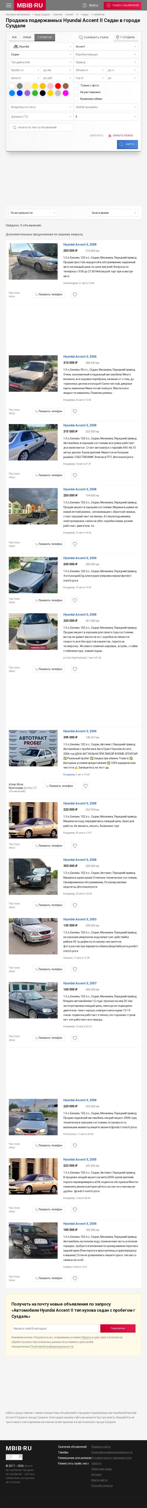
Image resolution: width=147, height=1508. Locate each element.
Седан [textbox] (15, 54)
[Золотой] (50, 93)
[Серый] (20, 86)
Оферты (86, 1337)
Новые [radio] (27, 37)
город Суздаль (42, 14)
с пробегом (98, 14)
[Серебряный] (58, 93)
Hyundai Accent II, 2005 (79, 1159)
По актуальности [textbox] (22, 212)
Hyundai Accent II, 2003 (79, 919)
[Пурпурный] (66, 93)
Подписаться (118, 1328)
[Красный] (58, 86)
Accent (69, 14)
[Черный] (43, 93)
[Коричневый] (66, 86)
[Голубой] (12, 93)
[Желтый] (35, 86)
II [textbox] (76, 116)
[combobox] (41, 46)
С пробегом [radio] (45, 37)
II (77, 14)
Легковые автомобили (18, 14)
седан (85, 14)
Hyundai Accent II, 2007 (79, 983)
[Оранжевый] (43, 86)
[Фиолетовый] (27, 93)
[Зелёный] (35, 93)
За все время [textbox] (100, 212)
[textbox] (41, 46)
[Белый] (12, 86)
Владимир (69, 774)
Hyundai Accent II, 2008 (79, 244)
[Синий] (20, 93)
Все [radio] (14, 37)
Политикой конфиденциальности (52, 1346)
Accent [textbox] (80, 46)
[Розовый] (50, 86)
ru (30, 5)
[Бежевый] (27, 86)
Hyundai (58, 14)
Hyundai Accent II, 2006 (79, 356)
